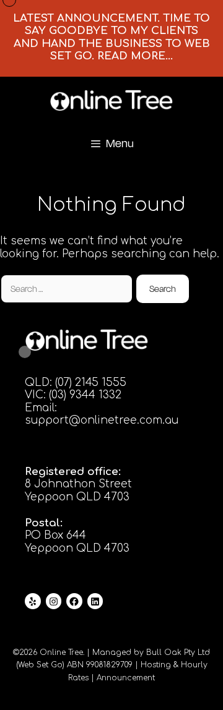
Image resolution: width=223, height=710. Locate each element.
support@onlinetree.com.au (101, 420)
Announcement (126, 678)
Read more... (135, 56)
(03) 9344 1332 (85, 395)
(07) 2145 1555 (90, 382)
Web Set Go (40, 665)
